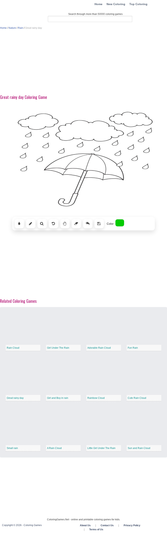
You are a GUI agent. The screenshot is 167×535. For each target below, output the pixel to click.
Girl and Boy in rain (57, 398)
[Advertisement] (83, 62)
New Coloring (116, 4)
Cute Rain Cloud (137, 398)
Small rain (12, 448)
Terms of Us (96, 529)
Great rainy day (15, 398)
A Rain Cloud (54, 448)
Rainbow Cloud (96, 398)
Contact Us (107, 525)
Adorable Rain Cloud (99, 347)
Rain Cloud (13, 347)
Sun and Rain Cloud (139, 448)
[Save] (99, 223)
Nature (12, 28)
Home (98, 4)
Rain (20, 28)
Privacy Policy (132, 525)
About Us (85, 525)
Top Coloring (138, 4)
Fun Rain (133, 347)
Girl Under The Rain (58, 347)
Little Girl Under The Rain (101, 448)
